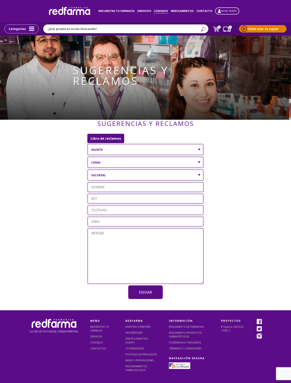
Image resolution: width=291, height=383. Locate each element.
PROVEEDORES (134, 333)
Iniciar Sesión (229, 11)
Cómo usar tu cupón (262, 29)
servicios (144, 11)
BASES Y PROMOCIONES (139, 360)
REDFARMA (134, 321)
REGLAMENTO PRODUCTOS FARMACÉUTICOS (185, 334)
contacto (204, 11)
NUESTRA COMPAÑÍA (138, 327)
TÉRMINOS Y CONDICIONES (185, 348)
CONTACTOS (98, 348)
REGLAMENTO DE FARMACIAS (186, 327)
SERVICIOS (96, 336)
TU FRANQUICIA (134, 348)
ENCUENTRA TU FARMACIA (99, 328)
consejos (161, 11)
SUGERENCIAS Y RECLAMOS (185, 342)
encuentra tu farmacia (116, 11)
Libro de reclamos (106, 138)
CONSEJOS (96, 342)
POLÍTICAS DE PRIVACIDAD (141, 354)
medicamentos (182, 11)
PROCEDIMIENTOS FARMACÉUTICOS (136, 368)
